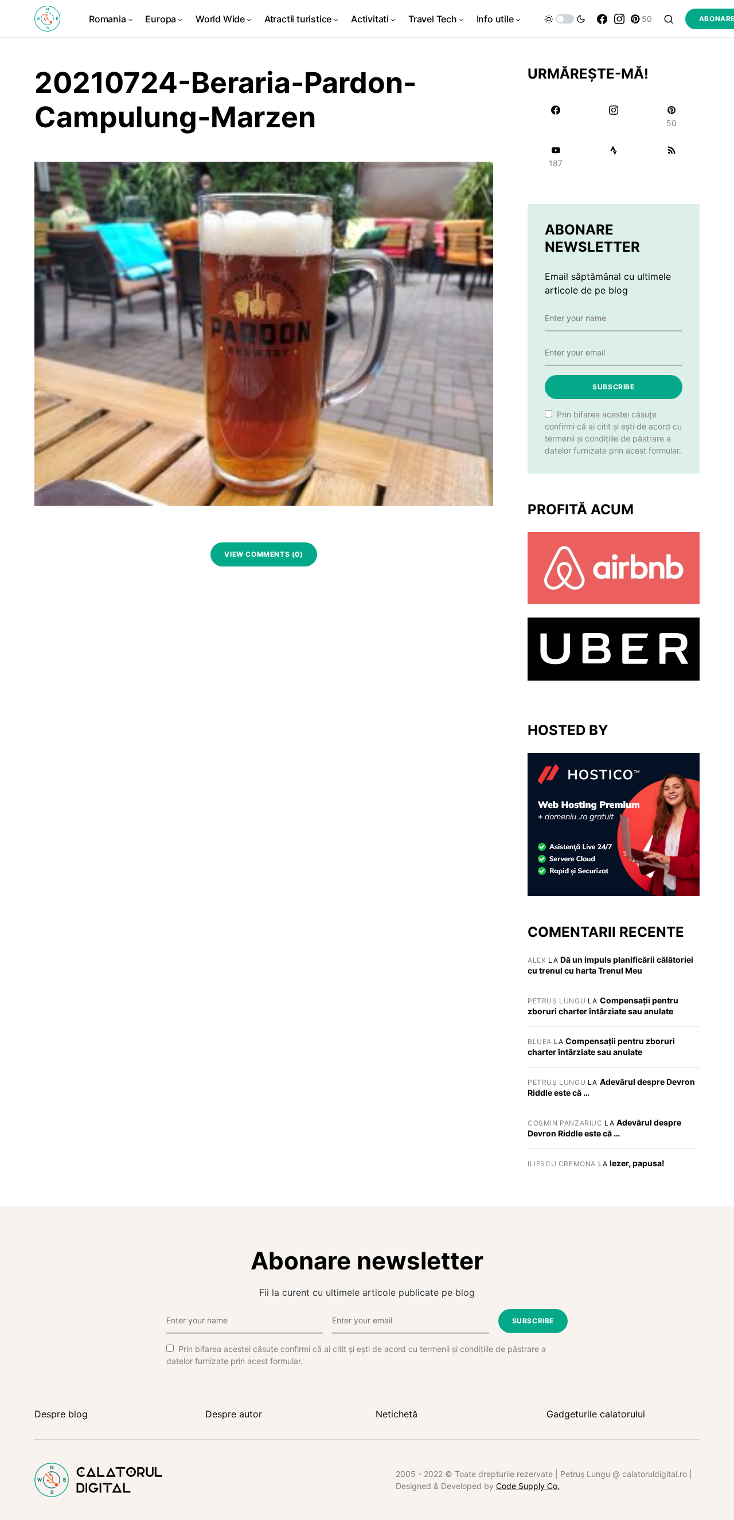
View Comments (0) (263, 554)
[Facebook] (602, 19)
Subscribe (613, 386)
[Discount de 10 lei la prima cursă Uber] (614, 648)
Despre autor (233, 1414)
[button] (564, 19)
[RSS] (672, 156)
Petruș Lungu (556, 1001)
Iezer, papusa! (637, 1163)
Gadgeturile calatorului (595, 1414)
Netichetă (396, 1414)
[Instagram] (619, 19)
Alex (537, 960)
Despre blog (61, 1414)
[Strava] (613, 156)
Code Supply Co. (528, 1486)
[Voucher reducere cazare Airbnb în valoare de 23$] (614, 567)
